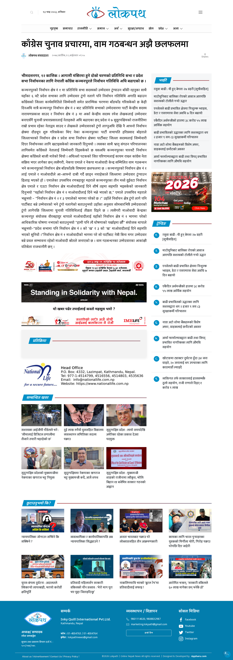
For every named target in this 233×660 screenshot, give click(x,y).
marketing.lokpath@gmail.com (149, 624)
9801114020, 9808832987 (146, 619)
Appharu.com (199, 656)
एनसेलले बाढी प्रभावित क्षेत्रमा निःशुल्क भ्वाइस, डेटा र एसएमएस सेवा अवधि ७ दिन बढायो (180, 111)
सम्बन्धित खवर (37, 397)
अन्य (176, 28)
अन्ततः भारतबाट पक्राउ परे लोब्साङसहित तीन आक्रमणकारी (138, 539)
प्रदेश (161, 28)
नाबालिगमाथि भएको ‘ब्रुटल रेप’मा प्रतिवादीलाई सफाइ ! (139, 585)
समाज (101, 28)
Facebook (190, 620)
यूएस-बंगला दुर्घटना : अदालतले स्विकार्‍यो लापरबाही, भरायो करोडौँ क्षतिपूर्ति (41, 587)
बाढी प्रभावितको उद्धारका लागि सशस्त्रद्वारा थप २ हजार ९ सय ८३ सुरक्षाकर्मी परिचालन (181, 135)
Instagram (191, 639)
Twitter (189, 632)
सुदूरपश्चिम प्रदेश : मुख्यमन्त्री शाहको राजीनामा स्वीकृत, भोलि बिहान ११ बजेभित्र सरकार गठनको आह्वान (126, 479)
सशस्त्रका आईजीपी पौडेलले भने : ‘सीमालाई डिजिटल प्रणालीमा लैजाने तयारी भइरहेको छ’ (40, 434)
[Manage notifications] (225, 653)
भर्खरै (163, 80)
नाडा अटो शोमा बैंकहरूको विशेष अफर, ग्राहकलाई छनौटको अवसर (176, 147)
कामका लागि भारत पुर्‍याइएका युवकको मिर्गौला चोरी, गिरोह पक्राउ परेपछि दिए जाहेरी (189, 541)
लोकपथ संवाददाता (39, 55)
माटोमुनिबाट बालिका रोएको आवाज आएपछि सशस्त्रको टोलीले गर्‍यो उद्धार (180, 99)
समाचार (68, 28)
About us (27, 656)
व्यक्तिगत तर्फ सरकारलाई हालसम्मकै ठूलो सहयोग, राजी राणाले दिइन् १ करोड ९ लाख (183, 383)
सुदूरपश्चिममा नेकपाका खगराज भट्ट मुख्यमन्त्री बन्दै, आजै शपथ (82, 475)
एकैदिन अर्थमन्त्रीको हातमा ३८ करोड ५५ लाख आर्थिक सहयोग (180, 123)
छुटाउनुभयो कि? (39, 503)
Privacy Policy (71, 656)
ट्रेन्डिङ (161, 223)
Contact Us (56, 656)
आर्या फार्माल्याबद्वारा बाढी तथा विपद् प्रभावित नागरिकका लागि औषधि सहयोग (180, 159)
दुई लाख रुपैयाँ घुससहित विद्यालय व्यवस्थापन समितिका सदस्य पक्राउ (84, 434)
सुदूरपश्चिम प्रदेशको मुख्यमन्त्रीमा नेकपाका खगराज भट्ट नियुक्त (39, 475)
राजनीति (82, 28)
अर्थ (116, 28)
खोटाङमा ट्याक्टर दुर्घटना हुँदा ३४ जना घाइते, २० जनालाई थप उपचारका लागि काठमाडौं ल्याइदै (184, 363)
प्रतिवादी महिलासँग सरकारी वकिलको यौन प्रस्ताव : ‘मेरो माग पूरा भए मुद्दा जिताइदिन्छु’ (92, 587)
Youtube (190, 626)
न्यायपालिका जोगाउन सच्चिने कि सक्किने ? (40, 539)
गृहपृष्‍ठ (54, 28)
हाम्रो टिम (149, 633)
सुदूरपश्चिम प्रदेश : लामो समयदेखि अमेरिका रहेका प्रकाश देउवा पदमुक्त (125, 434)
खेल (151, 28)
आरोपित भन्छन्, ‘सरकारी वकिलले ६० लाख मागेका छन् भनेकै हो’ (188, 585)
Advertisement (41, 656)
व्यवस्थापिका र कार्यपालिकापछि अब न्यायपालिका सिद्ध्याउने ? (92, 539)
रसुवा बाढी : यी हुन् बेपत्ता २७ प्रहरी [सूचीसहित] (181, 89)
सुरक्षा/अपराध (136, 28)
